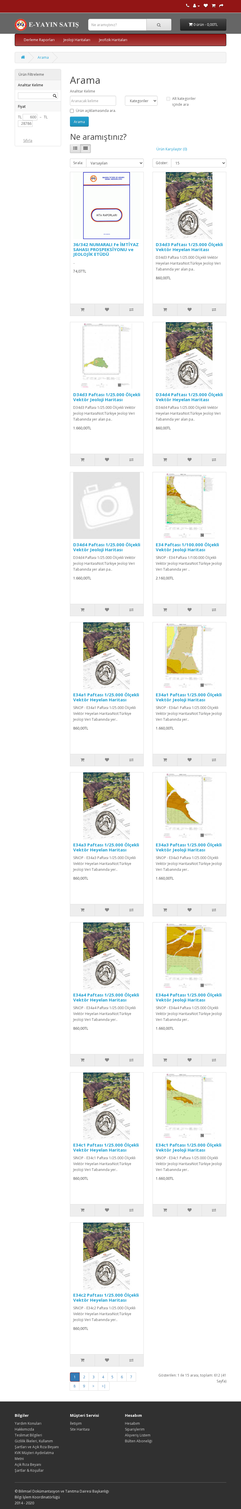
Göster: (162, 162)
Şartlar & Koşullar (29, 1470)
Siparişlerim (135, 1429)
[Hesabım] (196, 5)
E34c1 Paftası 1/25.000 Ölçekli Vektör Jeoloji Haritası (188, 1147)
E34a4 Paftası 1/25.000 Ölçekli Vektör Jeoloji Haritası (189, 997)
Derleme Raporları (39, 39)
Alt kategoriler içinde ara (184, 101)
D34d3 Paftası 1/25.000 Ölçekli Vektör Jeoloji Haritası (106, 396)
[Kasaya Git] (221, 5)
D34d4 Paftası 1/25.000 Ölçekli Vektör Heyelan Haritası (189, 396)
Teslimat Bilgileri (28, 1435)
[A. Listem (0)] (206, 5)
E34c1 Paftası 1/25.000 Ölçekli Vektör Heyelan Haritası (106, 1147)
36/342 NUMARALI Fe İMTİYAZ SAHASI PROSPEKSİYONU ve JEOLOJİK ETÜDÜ (106, 249)
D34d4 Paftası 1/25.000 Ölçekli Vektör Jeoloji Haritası (106, 547)
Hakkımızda (24, 1429)
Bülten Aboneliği (138, 1441)
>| (104, 1386)
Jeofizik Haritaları (113, 39)
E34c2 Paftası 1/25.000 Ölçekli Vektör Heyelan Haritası (106, 1297)
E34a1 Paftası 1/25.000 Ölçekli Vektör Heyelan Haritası (106, 697)
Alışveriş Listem (137, 1435)
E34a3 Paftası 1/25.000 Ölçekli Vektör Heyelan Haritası (106, 847)
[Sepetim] (213, 5)
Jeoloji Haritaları (76, 39)
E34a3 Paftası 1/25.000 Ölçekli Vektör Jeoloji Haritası (189, 847)
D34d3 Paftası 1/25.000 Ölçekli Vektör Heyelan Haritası (189, 246)
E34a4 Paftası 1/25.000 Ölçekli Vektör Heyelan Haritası (106, 997)
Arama (43, 57)
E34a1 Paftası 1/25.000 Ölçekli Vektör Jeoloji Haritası (189, 697)
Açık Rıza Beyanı (28, 1464)
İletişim (76, 1423)
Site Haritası (80, 1429)
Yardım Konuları (28, 1423)
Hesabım (132, 1423)
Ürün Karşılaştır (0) (171, 149)
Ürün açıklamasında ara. (96, 110)
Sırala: (78, 162)
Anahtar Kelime (82, 91)
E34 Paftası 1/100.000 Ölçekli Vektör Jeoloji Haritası (187, 547)
